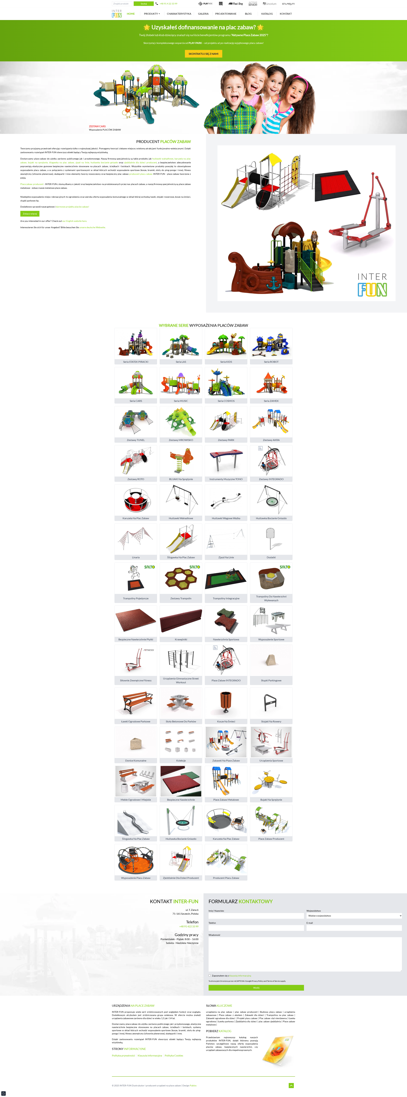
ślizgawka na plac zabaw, (62, 162)
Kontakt (286, 13)
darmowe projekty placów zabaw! (72, 206)
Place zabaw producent (31, 184)
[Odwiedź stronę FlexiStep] (235, 3)
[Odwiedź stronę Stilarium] (288, 3)
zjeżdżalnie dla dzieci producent (140, 162)
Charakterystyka (179, 13)
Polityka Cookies (174, 1055)
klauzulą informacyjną (240, 975)
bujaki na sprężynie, (38, 162)
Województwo (314, 910)
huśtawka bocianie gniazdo (105, 162)
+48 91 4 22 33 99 (168, 3)
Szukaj (144, 3)
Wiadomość (214, 935)
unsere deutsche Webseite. (92, 227)
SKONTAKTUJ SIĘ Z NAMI (203, 53)
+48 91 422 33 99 (188, 926)
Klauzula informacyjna (150, 1055)
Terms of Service (274, 981)
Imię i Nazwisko (216, 910)
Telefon (212, 922)
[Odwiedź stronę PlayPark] (206, 3)
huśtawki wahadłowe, (163, 158)
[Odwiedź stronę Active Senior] (252, 3)
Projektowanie (225, 13)
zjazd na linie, (83, 162)
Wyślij (256, 987)
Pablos (193, 1085)
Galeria (203, 13)
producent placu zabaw (140, 174)
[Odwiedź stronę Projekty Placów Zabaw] (221, 3)
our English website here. (74, 221)
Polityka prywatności (123, 1055)
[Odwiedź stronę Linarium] (270, 3)
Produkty (151, 13)
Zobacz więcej (30, 213)
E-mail (310, 922)
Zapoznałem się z (231, 975)
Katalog (267, 13)
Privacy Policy (257, 981)
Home (131, 13)
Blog (248, 13)
